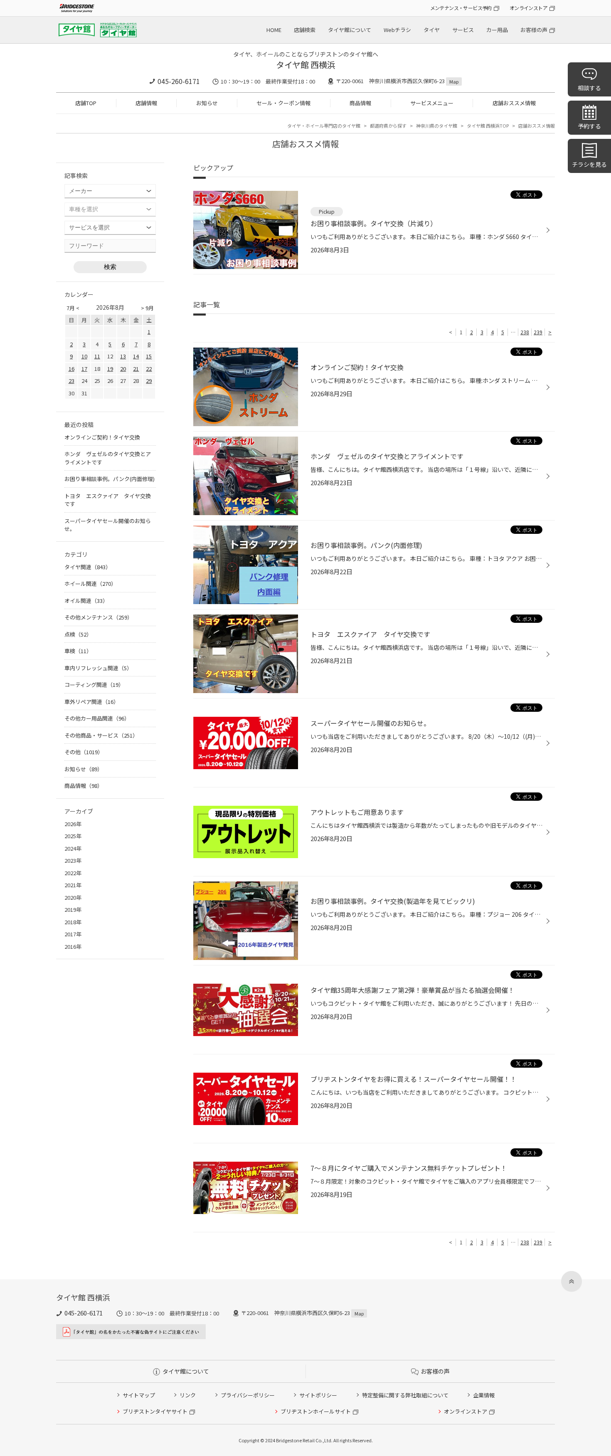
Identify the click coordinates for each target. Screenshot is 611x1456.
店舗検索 (304, 30)
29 (149, 381)
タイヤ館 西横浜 (305, 65)
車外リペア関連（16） (91, 702)
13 (123, 356)
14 (136, 356)
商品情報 (360, 103)
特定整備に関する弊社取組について (405, 1395)
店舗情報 (146, 103)
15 (149, 356)
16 (71, 369)
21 (136, 369)
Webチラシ (397, 30)
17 (84, 369)
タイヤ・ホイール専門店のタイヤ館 (323, 125)
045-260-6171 (179, 81)
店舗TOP (85, 103)
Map (453, 81)
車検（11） (78, 651)
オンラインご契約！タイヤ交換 (102, 437)
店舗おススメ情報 (514, 103)
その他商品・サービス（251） (101, 735)
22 (149, 369)
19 (110, 369)
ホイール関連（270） (90, 583)
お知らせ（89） (83, 769)
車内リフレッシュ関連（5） (98, 668)
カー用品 (497, 30)
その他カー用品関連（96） (97, 718)
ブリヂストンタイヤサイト (155, 1411)
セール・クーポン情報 (283, 103)
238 (524, 332)
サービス (463, 30)
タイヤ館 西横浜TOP (488, 125)
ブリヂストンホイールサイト (316, 1411)
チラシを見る (589, 164)
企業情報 (484, 1395)
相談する (589, 88)
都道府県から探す (388, 125)
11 (97, 356)
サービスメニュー (431, 103)
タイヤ (432, 30)
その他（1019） (83, 752)
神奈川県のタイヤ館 (436, 125)
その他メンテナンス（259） (98, 617)
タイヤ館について (349, 30)
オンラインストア (528, 7)
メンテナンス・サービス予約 (461, 7)
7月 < (73, 308)
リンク (188, 1395)
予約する (589, 126)
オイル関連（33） (86, 601)
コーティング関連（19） (94, 685)
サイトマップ (139, 1395)
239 (538, 332)
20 (123, 369)
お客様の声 (533, 30)
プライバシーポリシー (248, 1395)
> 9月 (147, 308)
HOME (273, 30)
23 (71, 381)
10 (84, 356)
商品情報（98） (83, 786)
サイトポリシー (318, 1395)
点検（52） (78, 634)
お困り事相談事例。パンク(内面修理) (109, 479)
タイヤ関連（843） (87, 567)
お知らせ (207, 103)
